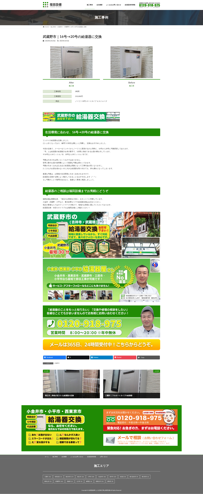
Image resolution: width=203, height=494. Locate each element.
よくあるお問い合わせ (77, 456)
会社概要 (64, 456)
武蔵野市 (57, 363)
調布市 (110, 481)
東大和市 (145, 476)
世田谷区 (58, 476)
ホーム (47, 456)
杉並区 (123, 476)
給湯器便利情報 (91, 456)
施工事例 (55, 456)
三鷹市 (47, 476)
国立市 (80, 476)
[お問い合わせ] (148, 5)
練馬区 (89, 481)
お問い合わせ (104, 456)
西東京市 (100, 481)
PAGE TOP (196, 477)
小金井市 (102, 476)
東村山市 (47, 481)
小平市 (91, 476)
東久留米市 (134, 476)
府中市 (113, 476)
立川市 (79, 481)
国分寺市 (69, 476)
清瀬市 (70, 481)
